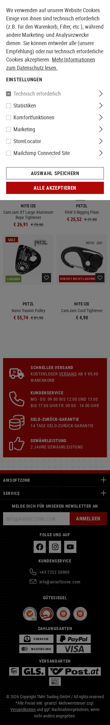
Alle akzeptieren (55, 188)
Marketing (24, 129)
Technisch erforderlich (37, 93)
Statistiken (24, 105)
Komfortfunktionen (33, 117)
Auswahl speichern (55, 173)
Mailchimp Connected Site (41, 153)
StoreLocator (27, 141)
